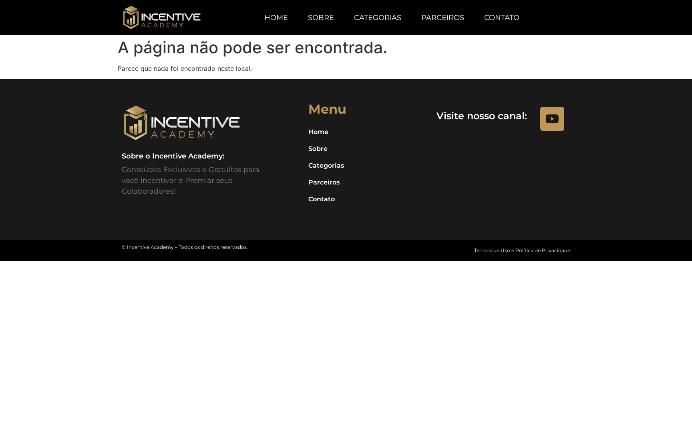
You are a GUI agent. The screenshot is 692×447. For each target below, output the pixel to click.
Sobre (321, 17)
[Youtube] (552, 119)
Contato (501, 17)
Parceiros (442, 17)
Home (276, 17)
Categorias (377, 17)
